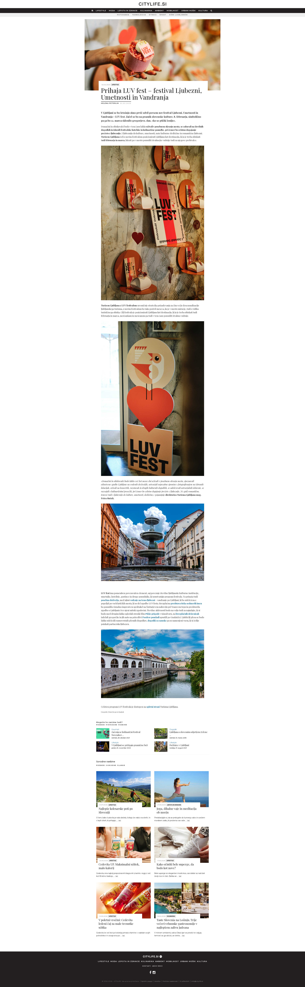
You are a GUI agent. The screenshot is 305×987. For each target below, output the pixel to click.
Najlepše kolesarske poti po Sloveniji (116, 810)
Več (120, 820)
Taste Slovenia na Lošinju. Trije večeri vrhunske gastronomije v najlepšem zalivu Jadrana (177, 923)
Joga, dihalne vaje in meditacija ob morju (176, 810)
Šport (163, 15)
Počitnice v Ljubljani (179, 745)
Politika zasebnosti (170, 981)
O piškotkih (184, 981)
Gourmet (115, 729)
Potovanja (123, 15)
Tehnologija (139, 15)
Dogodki (173, 729)
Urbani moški (188, 11)
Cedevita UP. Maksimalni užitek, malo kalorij (119, 866)
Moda (112, 11)
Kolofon (158, 981)
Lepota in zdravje (127, 11)
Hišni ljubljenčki (178, 15)
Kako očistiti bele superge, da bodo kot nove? (175, 866)
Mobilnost (172, 11)
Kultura (203, 11)
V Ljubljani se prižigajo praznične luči (130, 745)
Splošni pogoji (147, 981)
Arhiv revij (157, 966)
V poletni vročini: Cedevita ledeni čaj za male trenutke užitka (116, 923)
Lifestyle (101, 11)
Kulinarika (146, 11)
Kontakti (146, 966)
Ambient (159, 11)
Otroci (153, 15)
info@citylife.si (197, 981)
